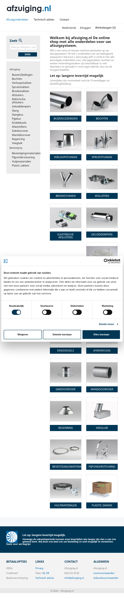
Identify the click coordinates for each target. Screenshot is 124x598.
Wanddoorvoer (21, 135)
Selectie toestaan (62, 334)
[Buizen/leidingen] (65, 102)
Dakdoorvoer (20, 131)
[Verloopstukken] (65, 140)
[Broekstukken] (65, 179)
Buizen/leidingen (22, 75)
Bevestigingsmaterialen (26, 153)
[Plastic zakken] (102, 488)
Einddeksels (19, 122)
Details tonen (106, 324)
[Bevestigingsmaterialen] (65, 450)
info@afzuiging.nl (74, 577)
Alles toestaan (101, 334)
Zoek (28, 54)
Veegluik (17, 143)
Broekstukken (20, 91)
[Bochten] (102, 102)
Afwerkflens (19, 127)
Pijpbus (16, 118)
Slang (15, 110)
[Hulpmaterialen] (65, 488)
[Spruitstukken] (102, 140)
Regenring (18, 139)
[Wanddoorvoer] (102, 372)
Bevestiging (16, 147)
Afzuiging (15, 69)
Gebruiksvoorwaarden (105, 577)
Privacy (39, 568)
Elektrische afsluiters (18, 100)
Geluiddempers (21, 106)
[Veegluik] (102, 411)
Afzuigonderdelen (17, 19)
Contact (64, 19)
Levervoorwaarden (103, 573)
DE (47, 573)
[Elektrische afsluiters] (65, 218)
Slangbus (17, 114)
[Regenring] (65, 411)
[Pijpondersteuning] (102, 450)
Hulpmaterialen (21, 161)
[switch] (46, 312)
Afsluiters (18, 95)
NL (44, 573)
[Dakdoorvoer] (65, 372)
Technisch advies (44, 19)
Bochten (17, 79)
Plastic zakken (20, 165)
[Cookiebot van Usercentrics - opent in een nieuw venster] (106, 261)
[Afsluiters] (102, 179)
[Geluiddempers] (102, 218)
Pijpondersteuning (23, 157)
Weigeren (22, 334)
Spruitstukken (20, 87)
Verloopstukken (21, 83)
